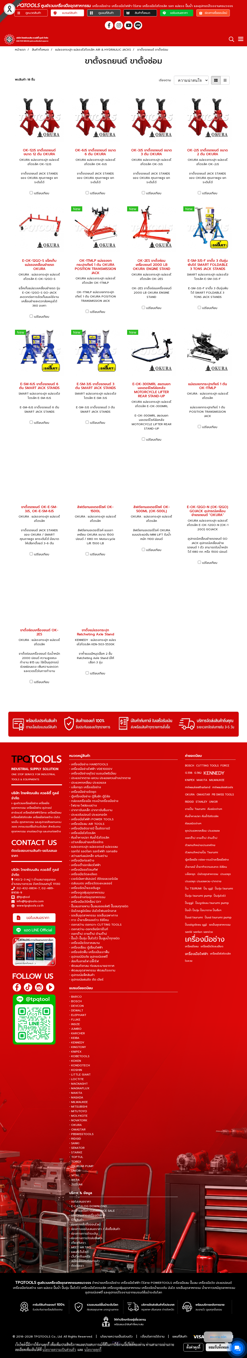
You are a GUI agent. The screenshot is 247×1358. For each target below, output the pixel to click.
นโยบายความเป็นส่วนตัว (116, 1336)
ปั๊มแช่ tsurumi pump (218, 917)
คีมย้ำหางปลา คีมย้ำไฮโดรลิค (202, 816)
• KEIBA (74, 1038)
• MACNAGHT (78, 1084)
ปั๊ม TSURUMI (193, 889)
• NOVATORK (78, 1120)
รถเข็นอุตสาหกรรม (220, 925)
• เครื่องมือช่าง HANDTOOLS (88, 764)
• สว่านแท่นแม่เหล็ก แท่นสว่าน (88, 856)
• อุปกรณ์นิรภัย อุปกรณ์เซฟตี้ (88, 957)
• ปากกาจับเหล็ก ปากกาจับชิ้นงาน (90, 810)
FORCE (224, 766)
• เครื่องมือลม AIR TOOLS (86, 824)
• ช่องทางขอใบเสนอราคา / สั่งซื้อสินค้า (94, 1229)
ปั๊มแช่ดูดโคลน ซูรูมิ (196, 925)
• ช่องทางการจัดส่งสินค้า (85, 1238)
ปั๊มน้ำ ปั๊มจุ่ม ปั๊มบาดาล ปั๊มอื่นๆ (203, 910)
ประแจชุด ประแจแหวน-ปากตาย (203, 881)
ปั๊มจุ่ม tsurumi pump (198, 896)
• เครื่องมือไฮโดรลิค (82, 833)
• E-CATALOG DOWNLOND (88, 1206)
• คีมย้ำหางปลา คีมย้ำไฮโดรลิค (89, 837)
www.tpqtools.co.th (30, 905)
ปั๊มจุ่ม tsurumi (224, 889)
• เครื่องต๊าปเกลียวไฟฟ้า (85, 865)
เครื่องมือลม (192, 946)
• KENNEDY (76, 1042)
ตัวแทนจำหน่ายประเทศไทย (200, 845)
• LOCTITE (76, 1079)
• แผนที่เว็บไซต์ (79, 1252)
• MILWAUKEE (78, 1102)
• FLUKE (74, 1019)
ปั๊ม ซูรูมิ (208, 889)
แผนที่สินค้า (179, 1336)
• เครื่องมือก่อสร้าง (81, 860)
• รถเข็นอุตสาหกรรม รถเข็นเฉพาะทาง (93, 915)
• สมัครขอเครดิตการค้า (84, 1261)
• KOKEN (75, 1061)
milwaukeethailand (197, 787)
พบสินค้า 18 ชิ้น (25, 79)
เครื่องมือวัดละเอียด (212, 946)
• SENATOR (77, 1148)
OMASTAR (203, 795)
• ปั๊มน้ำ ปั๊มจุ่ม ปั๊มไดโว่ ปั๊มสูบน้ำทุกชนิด (94, 938)
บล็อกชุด (190, 874)
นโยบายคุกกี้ (92, 1349)
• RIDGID (75, 1138)
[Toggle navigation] (240, 39)
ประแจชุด (225, 874)
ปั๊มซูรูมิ (189, 903)
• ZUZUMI (75, 1184)
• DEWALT (76, 1010)
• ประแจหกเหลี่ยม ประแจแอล (87, 782)
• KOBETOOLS (79, 1056)
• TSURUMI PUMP (81, 1166)
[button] (230, 39)
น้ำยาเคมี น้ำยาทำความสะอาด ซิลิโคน (206, 867)
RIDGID (189, 802)
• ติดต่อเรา (76, 1266)
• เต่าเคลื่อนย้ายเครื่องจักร (86, 842)
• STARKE (75, 1152)
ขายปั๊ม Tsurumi (195, 809)
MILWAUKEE (216, 780)
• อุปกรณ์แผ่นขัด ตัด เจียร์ (86, 979)
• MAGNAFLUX (79, 1088)
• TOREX (75, 1161)
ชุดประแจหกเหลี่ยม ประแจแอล (202, 831)
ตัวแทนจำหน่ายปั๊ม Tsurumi (201, 852)
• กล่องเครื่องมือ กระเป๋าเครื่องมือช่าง (93, 801)
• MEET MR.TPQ (80, 1247)
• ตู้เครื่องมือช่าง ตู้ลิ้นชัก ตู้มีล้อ (89, 796)
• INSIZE (74, 1024)
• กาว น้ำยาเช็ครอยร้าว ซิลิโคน (89, 920)
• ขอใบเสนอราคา (80, 1201)
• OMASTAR (77, 1129)
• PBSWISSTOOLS (81, 1134)
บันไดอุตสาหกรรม (207, 874)
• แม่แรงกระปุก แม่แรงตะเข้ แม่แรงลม (93, 847)
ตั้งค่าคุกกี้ (193, 1347)
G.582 (198, 773)
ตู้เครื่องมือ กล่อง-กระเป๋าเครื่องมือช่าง (207, 860)
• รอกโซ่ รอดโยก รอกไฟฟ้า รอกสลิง (93, 851)
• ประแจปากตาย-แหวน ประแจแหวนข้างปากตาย (100, 778)
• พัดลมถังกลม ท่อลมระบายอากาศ (91, 966)
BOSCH (189, 766)
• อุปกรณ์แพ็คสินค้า (82, 975)
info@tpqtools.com (30, 901)
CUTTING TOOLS (207, 766)
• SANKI (74, 1143)
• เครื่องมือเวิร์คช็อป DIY (85, 902)
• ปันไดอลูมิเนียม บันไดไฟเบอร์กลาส (92, 911)
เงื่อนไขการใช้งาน (153, 1336)
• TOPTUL (76, 1157)
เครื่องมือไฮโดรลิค (220, 954)
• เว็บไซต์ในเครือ (79, 1256)
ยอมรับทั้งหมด (219, 1347)
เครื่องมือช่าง (205, 939)
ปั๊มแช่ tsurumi (194, 917)
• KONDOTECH (79, 1065)
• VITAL (74, 1175)
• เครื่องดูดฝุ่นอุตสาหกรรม (86, 892)
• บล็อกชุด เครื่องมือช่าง (85, 787)
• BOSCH (75, 1001)
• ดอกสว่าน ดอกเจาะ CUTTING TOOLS (95, 924)
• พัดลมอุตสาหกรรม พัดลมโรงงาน (92, 970)
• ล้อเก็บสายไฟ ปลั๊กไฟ (84, 961)
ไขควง (188, 961)
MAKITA (202, 780)
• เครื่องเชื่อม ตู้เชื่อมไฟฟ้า (86, 947)
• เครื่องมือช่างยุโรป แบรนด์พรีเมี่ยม (92, 773)
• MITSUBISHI (78, 1106)
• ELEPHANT (77, 1015)
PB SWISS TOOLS (223, 795)
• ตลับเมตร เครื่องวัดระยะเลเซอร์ (90, 883)
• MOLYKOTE (78, 1116)
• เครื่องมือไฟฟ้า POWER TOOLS (91, 819)
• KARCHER (77, 1033)
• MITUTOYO (78, 1111)
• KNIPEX (75, 1051)
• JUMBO (75, 1029)
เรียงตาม (166, 80)
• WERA (74, 1180)
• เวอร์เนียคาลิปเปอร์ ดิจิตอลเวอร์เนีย (93, 879)
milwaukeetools (222, 787)
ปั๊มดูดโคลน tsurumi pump (212, 903)
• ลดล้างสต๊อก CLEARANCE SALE (92, 1211)
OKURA (190, 795)
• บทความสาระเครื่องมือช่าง (87, 1215)
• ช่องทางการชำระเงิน (83, 1233)
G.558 (188, 773)
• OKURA (75, 1125)
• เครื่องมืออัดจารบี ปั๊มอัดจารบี (89, 828)
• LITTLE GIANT (80, 1074)
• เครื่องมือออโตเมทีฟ (83, 869)
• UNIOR (75, 1171)
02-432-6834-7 (28, 888)
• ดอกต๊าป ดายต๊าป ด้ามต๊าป (88, 934)
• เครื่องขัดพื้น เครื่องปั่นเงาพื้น (89, 952)
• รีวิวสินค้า (76, 1220)
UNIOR (213, 802)
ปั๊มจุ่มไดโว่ (220, 896)
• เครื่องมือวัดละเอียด (83, 874)
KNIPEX (190, 780)
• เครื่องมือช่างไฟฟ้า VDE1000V (90, 769)
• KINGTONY (77, 1047)
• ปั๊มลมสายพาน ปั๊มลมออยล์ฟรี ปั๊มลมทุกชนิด (98, 906)
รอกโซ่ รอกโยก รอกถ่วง (199, 932)
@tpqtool (23, 897)
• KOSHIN (75, 1070)
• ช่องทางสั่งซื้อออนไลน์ (85, 1224)
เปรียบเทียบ (41, 193)
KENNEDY (214, 773)
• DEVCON (76, 1006)
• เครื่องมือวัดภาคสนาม (84, 943)
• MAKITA (75, 1093)
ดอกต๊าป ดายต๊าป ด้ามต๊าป (201, 838)
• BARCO (75, 997)
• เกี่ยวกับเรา (77, 1243)
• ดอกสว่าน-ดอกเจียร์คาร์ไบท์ (88, 929)
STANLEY (201, 802)
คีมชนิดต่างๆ (214, 809)
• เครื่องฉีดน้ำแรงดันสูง (84, 888)
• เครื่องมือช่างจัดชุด (82, 792)
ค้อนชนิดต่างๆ (193, 823)
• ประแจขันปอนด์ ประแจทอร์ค (88, 815)
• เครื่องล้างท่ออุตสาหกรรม (87, 897)
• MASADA (76, 1097)
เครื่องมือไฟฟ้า (196, 953)
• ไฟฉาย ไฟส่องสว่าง (83, 805)
